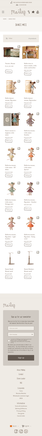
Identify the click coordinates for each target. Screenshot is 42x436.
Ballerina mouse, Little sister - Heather (29, 133)
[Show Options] (32, 334)
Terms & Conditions (21, 406)
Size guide (21, 413)
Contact (21, 374)
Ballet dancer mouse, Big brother (30, 99)
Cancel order (21, 416)
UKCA (21, 398)
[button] (3, 12)
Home (4, 19)
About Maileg (21, 369)
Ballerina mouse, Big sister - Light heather (10, 237)
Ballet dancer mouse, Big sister (10, 99)
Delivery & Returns (21, 408)
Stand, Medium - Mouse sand (29, 270)
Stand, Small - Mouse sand (9, 270)
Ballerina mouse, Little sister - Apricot (29, 167)
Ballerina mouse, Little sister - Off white (10, 167)
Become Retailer (21, 393)
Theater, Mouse (10, 63)
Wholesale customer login (21, 396)
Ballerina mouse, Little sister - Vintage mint (10, 202)
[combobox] (20, 334)
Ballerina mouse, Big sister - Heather (30, 201)
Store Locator (21, 378)
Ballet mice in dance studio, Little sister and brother (30, 66)
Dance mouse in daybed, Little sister (10, 133)
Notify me (8, 71)
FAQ (21, 382)
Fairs (21, 391)
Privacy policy (11, 346)
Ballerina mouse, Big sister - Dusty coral (29, 237)
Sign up (21, 358)
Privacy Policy (21, 411)
